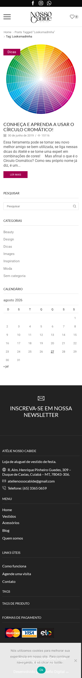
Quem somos (12, 538)
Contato (8, 581)
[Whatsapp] (49, 3)
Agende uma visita (16, 574)
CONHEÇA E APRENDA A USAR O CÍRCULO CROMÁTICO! (38, 127)
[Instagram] (41, 3)
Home (7, 32)
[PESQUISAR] (75, 206)
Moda (7, 269)
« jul (5, 366)
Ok (41, 670)
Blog (5, 530)
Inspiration (11, 261)
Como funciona (14, 566)
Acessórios (10, 522)
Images (9, 254)
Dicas (12, 52)
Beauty (8, 232)
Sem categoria (14, 276)
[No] (75, 660)
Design (8, 239)
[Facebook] (33, 3)
